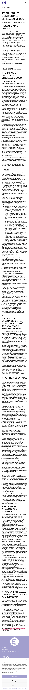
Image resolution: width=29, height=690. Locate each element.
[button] (26, 660)
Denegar (14, 681)
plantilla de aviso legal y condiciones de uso (13, 628)
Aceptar (14, 676)
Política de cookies (7, 688)
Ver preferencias (14, 685)
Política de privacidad (16, 688)
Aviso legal (24, 688)
